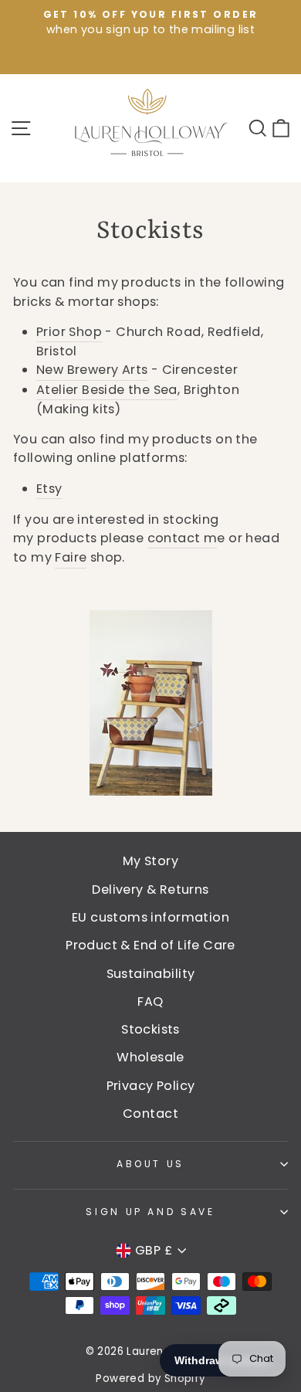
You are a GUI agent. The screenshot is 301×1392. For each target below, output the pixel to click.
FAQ (150, 1001)
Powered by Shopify (150, 1378)
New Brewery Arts (91, 370)
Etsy (49, 488)
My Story (150, 861)
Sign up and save (150, 1211)
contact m (182, 538)
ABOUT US (150, 1163)
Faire (70, 557)
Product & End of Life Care (150, 945)
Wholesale (150, 1057)
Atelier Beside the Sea (107, 390)
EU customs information (150, 917)
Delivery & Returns (150, 889)
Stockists (150, 1029)
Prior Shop (69, 332)
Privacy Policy (151, 1086)
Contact (150, 1113)
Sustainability (151, 974)
